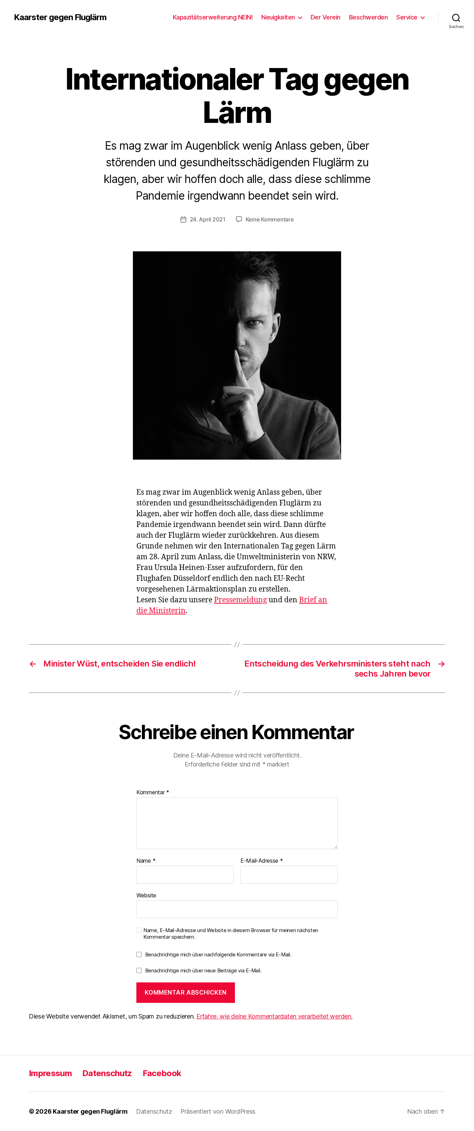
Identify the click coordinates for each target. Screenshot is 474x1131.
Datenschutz (107, 1073)
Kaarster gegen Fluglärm (60, 17)
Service (406, 17)
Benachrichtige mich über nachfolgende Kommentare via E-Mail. (218, 954)
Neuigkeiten (278, 17)
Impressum (50, 1073)
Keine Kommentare (270, 219)
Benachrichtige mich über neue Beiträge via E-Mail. (203, 970)
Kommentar (152, 792)
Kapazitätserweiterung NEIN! (213, 17)
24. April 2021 (208, 219)
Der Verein (325, 17)
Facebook (162, 1073)
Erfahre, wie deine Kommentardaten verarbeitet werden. (274, 1016)
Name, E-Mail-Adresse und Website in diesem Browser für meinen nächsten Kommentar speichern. (230, 933)
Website (146, 895)
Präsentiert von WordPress (217, 1111)
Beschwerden (368, 17)
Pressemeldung (240, 600)
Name (145, 861)
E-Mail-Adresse (261, 861)
